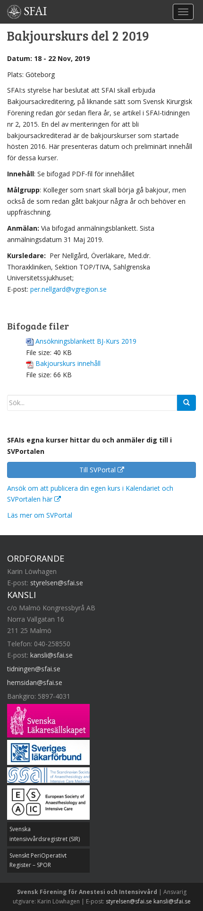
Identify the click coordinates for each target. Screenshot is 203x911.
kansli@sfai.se (51, 655)
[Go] (186, 403)
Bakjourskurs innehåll (68, 363)
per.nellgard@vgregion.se (68, 289)
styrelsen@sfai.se (56, 582)
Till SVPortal (98, 469)
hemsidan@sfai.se (34, 682)
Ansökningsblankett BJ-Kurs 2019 (85, 341)
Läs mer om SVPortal (39, 515)
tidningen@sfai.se (33, 668)
